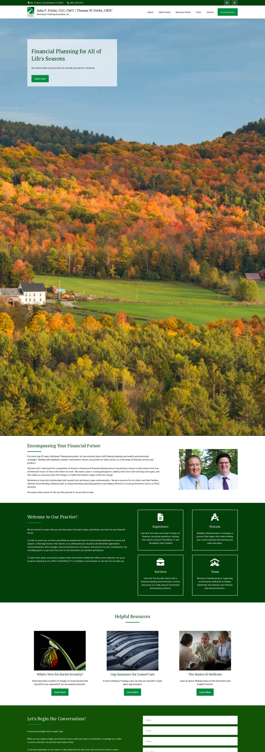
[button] (151, 12)
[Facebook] (234, 3)
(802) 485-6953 (77, 3)
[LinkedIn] (227, 3)
